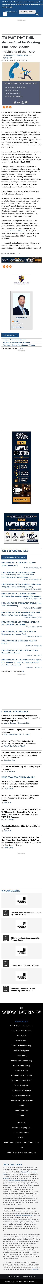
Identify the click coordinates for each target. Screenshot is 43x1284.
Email (16, 321)
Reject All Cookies (27, 12)
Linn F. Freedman (9, 771)
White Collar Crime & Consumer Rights (21, 1152)
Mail (19, 102)
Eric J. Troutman (9, 789)
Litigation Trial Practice (12, 93)
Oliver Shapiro (8, 847)
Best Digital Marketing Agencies (21, 1026)
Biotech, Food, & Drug (21, 1066)
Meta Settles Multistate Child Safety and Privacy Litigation (21, 827)
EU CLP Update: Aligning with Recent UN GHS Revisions (20, 731)
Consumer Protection (12, 90)
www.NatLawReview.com (16, 1181)
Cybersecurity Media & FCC (21, 1080)
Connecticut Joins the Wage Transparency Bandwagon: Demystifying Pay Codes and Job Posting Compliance (20, 718)
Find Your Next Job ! (10, 335)
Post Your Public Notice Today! (14, 557)
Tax (21, 1147)
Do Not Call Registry (17, 231)
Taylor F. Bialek (20, 746)
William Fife (7, 803)
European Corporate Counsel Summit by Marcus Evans (23, 990)
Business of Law (21, 1070)
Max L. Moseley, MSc (11, 734)
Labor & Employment (22, 1132)
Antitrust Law (21, 1056)
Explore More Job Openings (11, 348)
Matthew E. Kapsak (10, 723)
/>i (26, 102)
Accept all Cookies (10, 12)
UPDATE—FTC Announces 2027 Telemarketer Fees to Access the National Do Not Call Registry (20, 797)
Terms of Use (25, 1172)
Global (21, 1105)
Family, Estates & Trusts (21, 1095)
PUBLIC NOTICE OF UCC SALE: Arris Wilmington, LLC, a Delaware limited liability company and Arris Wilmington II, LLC (21, 662)
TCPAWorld (7, 58)
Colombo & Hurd (9, 760)
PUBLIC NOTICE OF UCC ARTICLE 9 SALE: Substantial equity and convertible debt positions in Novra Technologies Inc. (18, 574)
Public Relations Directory (21, 1046)
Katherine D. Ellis (23, 723)
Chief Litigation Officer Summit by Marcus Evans (25, 939)
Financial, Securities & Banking (21, 1100)
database (6, 1178)
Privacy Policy (30, 1276)
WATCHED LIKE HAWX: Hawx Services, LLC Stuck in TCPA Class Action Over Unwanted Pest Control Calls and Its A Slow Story (20, 783)
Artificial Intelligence (21, 1051)
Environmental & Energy (21, 1090)
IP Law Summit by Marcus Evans (25, 965)
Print (15, 102)
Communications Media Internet (15, 87)
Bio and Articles (17, 327)
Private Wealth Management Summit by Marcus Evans (26, 914)
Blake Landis (10, 55)
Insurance (21, 1123)
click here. (35, 1269)
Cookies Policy (7, 7)
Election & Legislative (21, 1085)
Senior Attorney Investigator (14, 340)
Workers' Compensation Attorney (16, 342)
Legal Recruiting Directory (21, 1031)
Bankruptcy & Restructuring (21, 1061)
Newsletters (21, 1036)
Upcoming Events (10, 891)
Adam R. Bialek (9, 746)
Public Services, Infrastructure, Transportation (21, 1142)
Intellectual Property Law (21, 1128)
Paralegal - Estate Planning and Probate (19, 345)
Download (23, 102)
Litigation (21, 1137)
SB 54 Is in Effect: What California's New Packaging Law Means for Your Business (18, 742)
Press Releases (21, 1041)
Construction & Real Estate (21, 1075)
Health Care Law (21, 1110)
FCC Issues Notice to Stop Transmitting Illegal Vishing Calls (20, 768)
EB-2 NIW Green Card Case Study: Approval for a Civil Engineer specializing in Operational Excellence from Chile (21, 755)
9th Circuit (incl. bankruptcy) (14, 96)
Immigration (21, 1115)
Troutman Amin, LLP (24, 55)
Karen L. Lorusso (24, 734)
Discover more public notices (11, 671)
